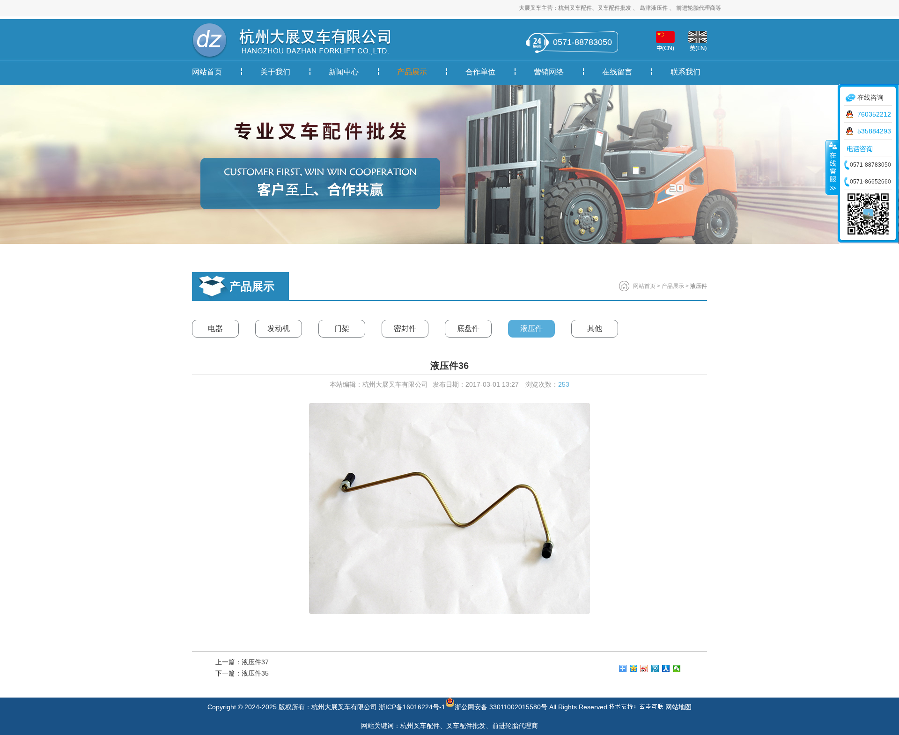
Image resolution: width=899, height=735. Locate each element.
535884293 (874, 131)
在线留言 (617, 72)
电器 (215, 328)
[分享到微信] (677, 668)
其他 (594, 328)
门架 (341, 328)
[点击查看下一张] (578, 508)
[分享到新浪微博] (644, 668)
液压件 (531, 328)
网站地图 (678, 707)
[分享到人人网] (666, 668)
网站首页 (207, 72)
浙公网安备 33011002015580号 (501, 705)
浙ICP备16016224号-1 (412, 707)
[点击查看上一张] (321, 508)
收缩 (832, 167)
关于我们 (275, 72)
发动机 (278, 328)
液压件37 (255, 662)
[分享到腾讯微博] (655, 668)
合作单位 (480, 72)
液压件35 (255, 673)
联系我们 (685, 72)
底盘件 (468, 328)
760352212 (874, 114)
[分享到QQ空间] (634, 668)
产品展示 (412, 72)
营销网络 (549, 72)
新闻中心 (344, 72)
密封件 (405, 328)
